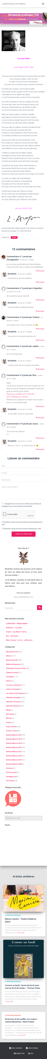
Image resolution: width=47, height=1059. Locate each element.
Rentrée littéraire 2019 (14, 760)
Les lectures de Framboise (15, 693)
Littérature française (13, 702)
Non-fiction (10, 714)
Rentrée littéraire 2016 (14, 747)
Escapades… (10, 677)
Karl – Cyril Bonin (12, 636)
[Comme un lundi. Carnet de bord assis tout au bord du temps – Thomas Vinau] (23, 959)
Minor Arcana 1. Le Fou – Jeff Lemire (19, 640)
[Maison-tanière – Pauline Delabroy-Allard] (23, 898)
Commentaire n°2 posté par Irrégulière (24, 288)
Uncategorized (11, 776)
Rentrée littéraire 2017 (14, 751)
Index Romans (33, 1048)
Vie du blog (10, 781)
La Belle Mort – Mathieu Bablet (16, 623)
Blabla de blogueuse (13, 664)
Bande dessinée (12, 660)
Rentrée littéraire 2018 (14, 756)
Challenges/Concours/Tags (16, 668)
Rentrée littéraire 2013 (14, 735)
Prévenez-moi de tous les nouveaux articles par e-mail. (22, 529)
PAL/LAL (9, 718)
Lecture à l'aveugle (12, 689)
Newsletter (20, 1053)
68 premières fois (12, 652)
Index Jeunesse (17, 1048)
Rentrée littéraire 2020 (14, 764)
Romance (9, 768)
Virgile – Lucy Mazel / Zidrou (16, 632)
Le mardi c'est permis (14, 685)
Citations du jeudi (12, 672)
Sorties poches (11, 772)
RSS (32, 1053)
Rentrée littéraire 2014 (14, 739)
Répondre (40, 271)
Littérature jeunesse (13, 706)
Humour (9, 681)
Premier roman (11, 731)
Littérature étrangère (13, 697)
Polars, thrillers (11, 727)
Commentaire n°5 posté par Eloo (22, 375)
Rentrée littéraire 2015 (14, 743)
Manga (8, 710)
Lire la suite (20, 933)
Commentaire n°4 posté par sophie (23, 346)
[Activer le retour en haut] (42, 1054)
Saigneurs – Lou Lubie (14, 627)
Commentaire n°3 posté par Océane (23, 317)
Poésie (14, 237)
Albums (8, 656)
